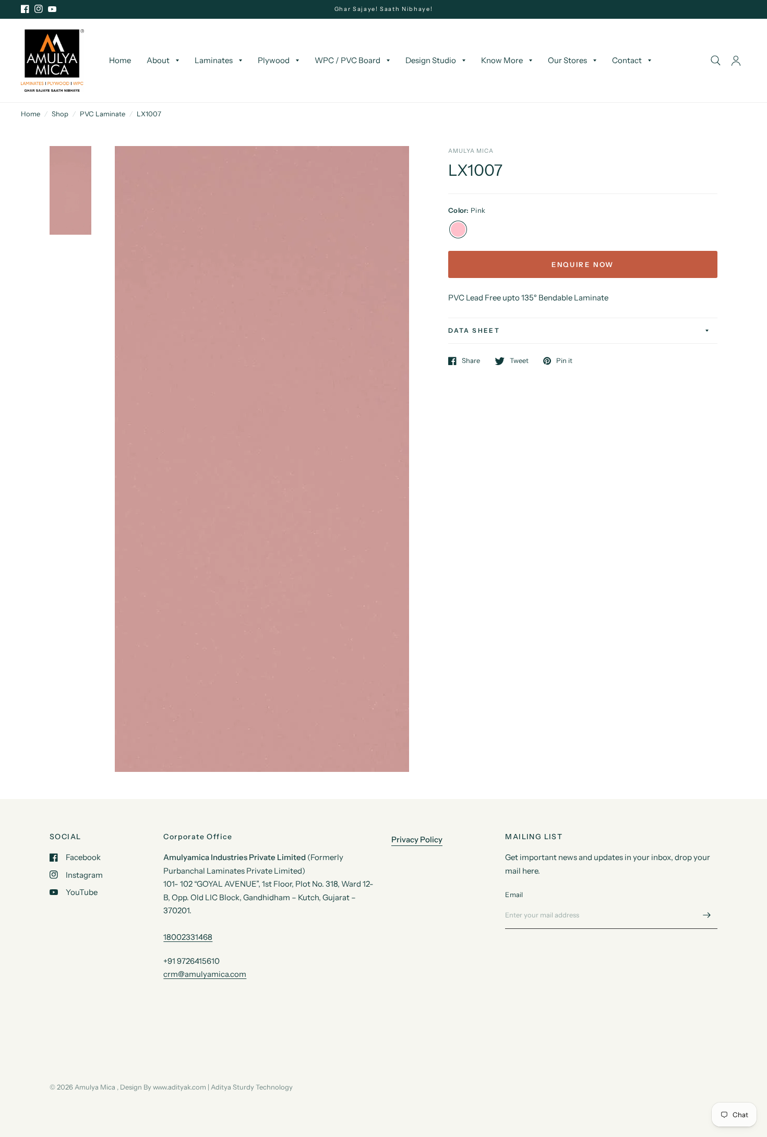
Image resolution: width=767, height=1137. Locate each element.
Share (471, 361)
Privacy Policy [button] (416, 839)
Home (120, 60)
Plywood (274, 60)
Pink (458, 229)
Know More (502, 60)
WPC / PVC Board (347, 60)
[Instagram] (38, 9)
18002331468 (187, 937)
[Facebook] (25, 9)
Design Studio (430, 60)
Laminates (214, 60)
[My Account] (736, 60)
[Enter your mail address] (707, 915)
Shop (60, 114)
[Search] (715, 60)
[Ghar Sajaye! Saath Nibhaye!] (383, 9)
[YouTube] (52, 9)
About (158, 60)
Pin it (564, 361)
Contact (627, 60)
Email (514, 894)
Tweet (519, 361)
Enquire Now (583, 264)
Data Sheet (474, 330)
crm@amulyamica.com (204, 974)
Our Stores (567, 60)
